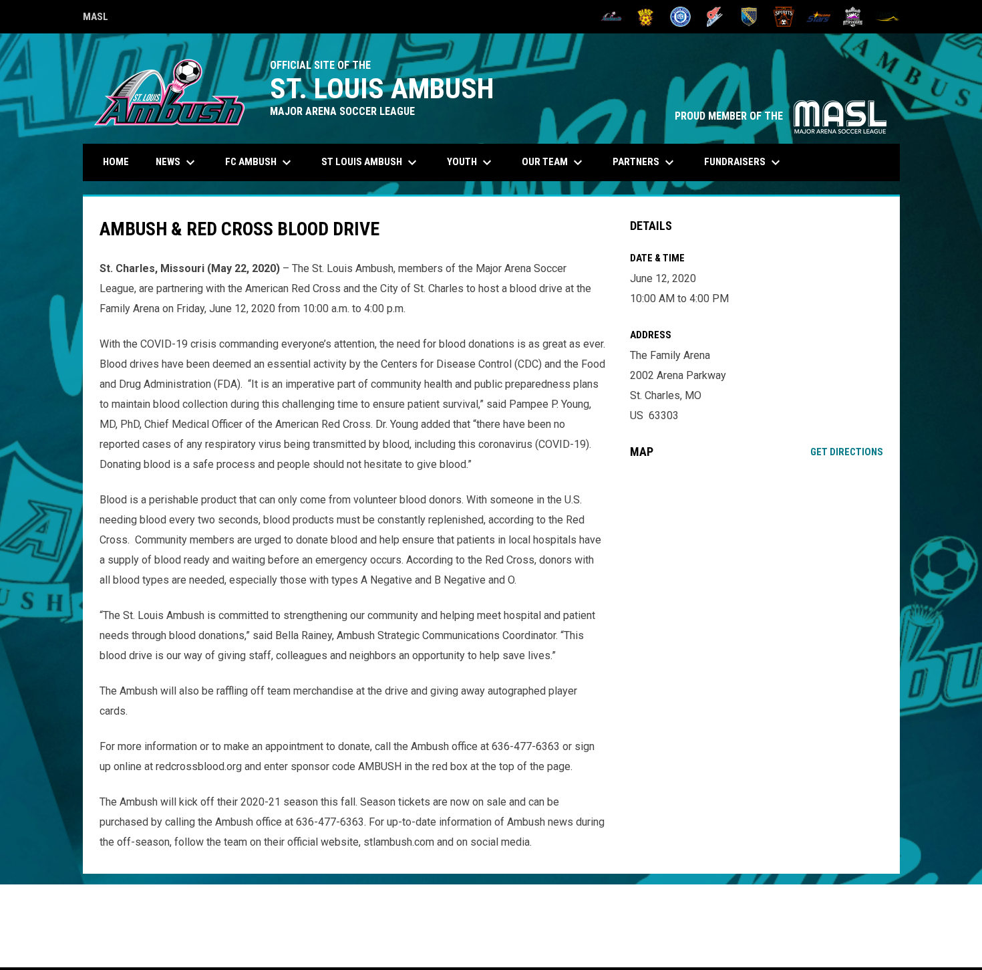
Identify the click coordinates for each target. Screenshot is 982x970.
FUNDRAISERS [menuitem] (744, 162)
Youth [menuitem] (471, 162)
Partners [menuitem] (645, 162)
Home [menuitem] (116, 162)
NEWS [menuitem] (177, 162)
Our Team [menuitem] (554, 162)
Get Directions (846, 452)
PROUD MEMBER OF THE (780, 116)
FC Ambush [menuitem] (260, 162)
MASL (95, 19)
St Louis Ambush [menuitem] (370, 162)
